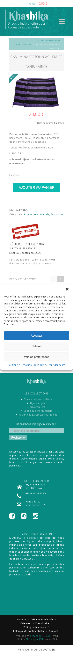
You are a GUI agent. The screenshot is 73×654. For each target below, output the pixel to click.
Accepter (36, 335)
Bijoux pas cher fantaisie (38, 410)
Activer (49, 649)
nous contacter (34, 505)
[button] (67, 289)
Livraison (21, 619)
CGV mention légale (42, 619)
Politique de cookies (20, 365)
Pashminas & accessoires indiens (38, 414)
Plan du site (42, 623)
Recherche (18, 437)
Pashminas (27, 44)
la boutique (30, 537)
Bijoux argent (38, 403)
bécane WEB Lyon (40, 636)
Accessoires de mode (36, 214)
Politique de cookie (35, 627)
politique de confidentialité (49, 365)
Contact (53, 631)
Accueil (40, 40)
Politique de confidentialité (29, 631)
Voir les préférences (36, 357)
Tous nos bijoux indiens (38, 399)
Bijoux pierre (38, 407)
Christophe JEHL (35, 639)
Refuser (37, 346)
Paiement (25, 623)
